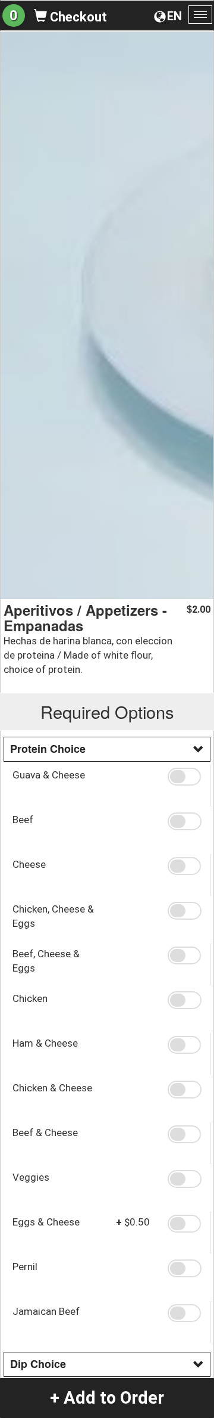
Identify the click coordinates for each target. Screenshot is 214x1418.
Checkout (77, 17)
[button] (184, 777)
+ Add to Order (107, 1398)
